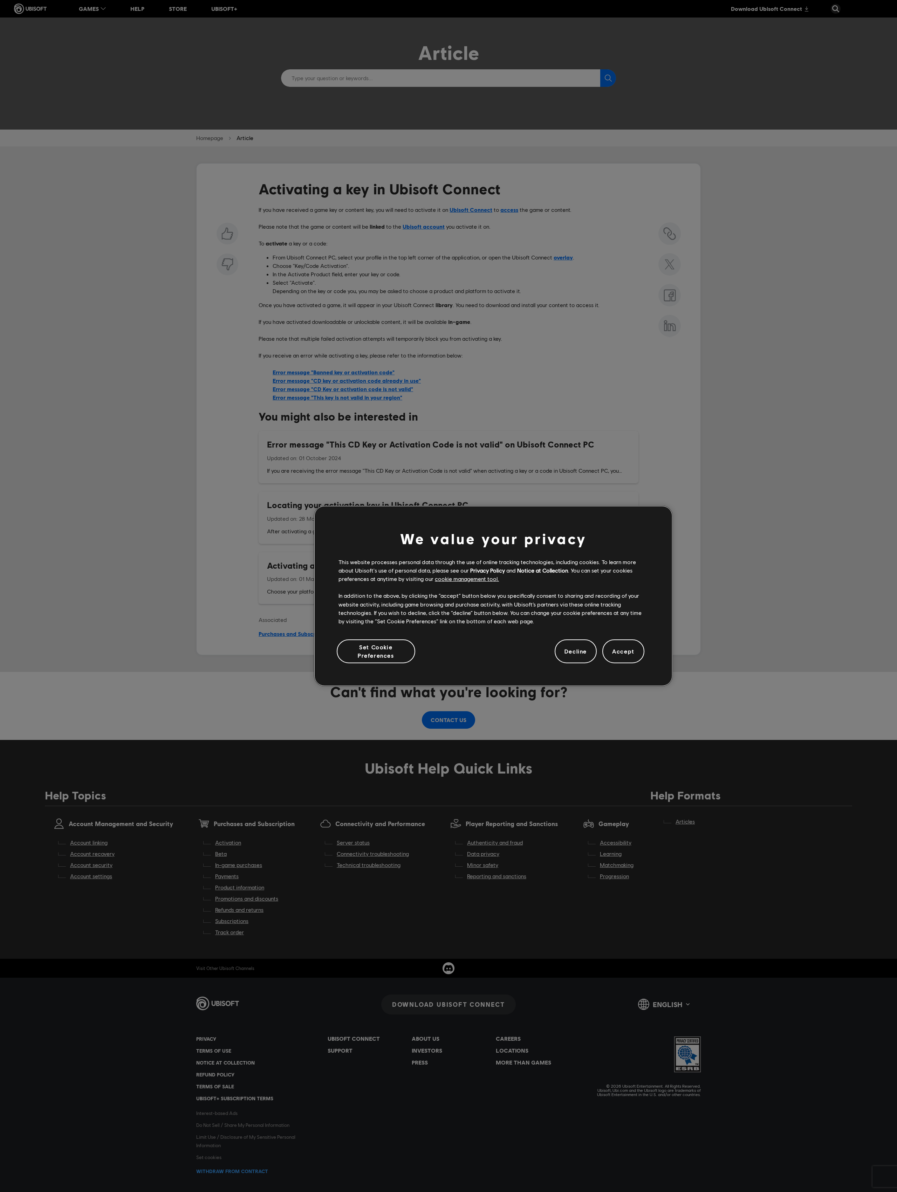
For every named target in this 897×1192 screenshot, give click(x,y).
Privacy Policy (487, 570)
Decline (575, 651)
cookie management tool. (467, 578)
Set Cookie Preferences (376, 651)
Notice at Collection (542, 570)
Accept (623, 651)
